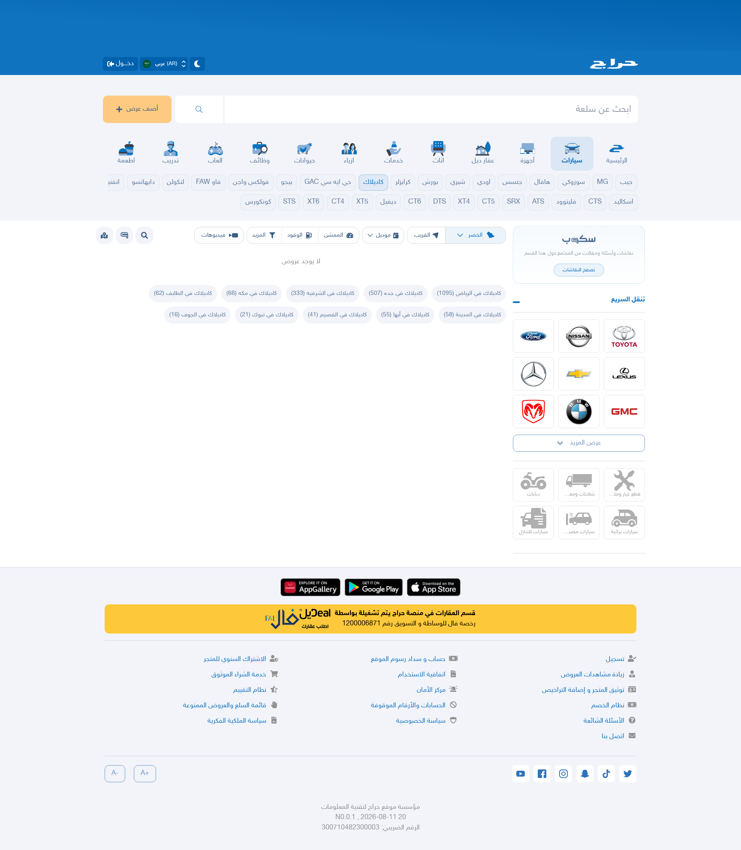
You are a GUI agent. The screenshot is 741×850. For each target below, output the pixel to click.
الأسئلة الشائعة (604, 721)
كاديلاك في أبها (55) (405, 314)
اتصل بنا (613, 737)
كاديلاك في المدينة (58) (472, 314)
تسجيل (615, 659)
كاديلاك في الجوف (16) (197, 314)
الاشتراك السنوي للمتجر (235, 659)
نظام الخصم (607, 706)
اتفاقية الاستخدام (422, 675)
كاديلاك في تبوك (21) (266, 314)
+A (145, 773)
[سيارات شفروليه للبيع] (578, 373)
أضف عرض (142, 109)
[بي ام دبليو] (578, 411)
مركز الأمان (431, 690)
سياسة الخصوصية (421, 721)
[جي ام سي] (624, 411)
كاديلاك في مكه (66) (251, 293)
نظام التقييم (249, 690)
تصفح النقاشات (579, 270)
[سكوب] (124, 235)
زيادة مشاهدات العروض (592, 675)
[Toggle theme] (197, 64)
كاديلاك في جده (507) (395, 293)
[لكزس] (624, 373)
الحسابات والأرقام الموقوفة (408, 706)
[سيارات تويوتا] (624, 336)
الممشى (333, 235)
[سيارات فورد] (533, 336)
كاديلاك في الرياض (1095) (469, 293)
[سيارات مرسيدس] (533, 373)
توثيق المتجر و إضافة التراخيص (583, 690)
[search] (199, 109)
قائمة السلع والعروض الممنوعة (224, 706)
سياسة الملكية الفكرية (237, 721)
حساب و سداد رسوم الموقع (408, 659)
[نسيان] (578, 336)
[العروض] (104, 235)
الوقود (294, 235)
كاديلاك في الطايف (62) (183, 293)
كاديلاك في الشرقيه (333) (322, 293)
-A (114, 773)
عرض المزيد (585, 443)
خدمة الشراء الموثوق (238, 675)
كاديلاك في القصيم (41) (337, 314)
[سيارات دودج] (533, 411)
